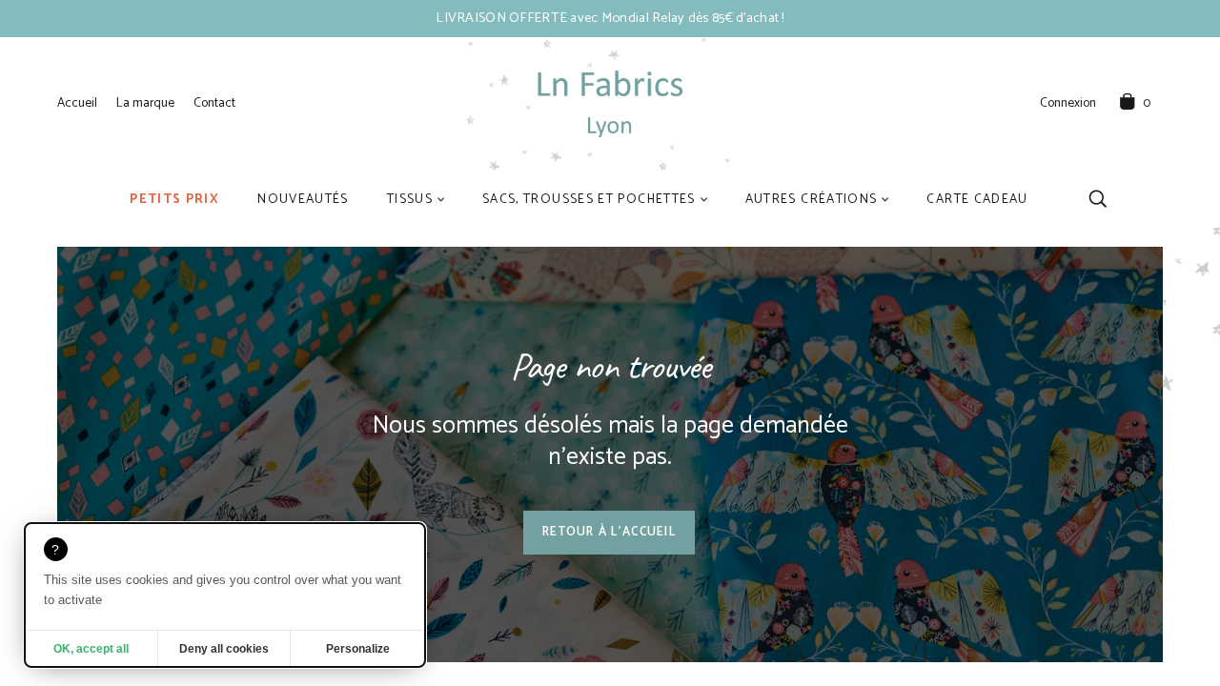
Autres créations (811, 199)
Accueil (77, 102)
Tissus (410, 199)
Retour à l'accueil (609, 532)
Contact (214, 102)
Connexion (1068, 103)
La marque (145, 102)
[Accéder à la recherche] (1097, 199)
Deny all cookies (224, 649)
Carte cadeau (976, 199)
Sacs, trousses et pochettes (589, 199)
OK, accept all (91, 649)
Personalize (358, 649)
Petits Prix (174, 199)
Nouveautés (303, 199)
